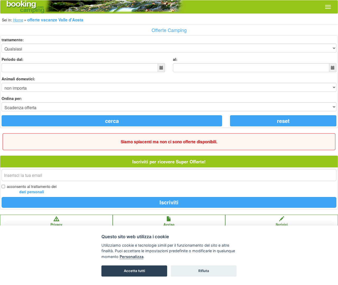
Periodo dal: (13, 59)
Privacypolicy (56, 227)
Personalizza (131, 256)
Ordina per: (12, 98)
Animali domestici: (18, 78)
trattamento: (13, 39)
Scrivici (282, 224)
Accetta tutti (134, 271)
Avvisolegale (169, 227)
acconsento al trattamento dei (32, 189)
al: (175, 59)
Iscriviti (169, 202)
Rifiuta (203, 271)
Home (18, 19)
